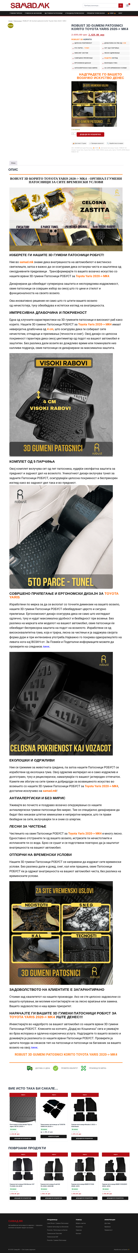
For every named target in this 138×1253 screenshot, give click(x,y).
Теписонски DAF (52, 1237)
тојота (114, 150)
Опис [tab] (13, 163)
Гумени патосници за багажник (57, 1227)
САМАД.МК (15, 1221)
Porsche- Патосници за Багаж (57, 1230)
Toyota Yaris (79, 150)
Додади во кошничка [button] (22, 1138)
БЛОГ (120, 13)
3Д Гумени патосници (54, 13)
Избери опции (53, 1136)
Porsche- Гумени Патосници (56, 1240)
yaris (110, 150)
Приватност (109, 1230)
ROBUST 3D (74, 152)
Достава (107, 1223)
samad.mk (26, 262)
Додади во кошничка (90, 134)
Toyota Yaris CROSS (89, 150)
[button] (66, 219)
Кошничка (79, 1227)
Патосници (18, 21)
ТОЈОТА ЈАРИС (121, 150)
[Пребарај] (120, 5)
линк (46, 646)
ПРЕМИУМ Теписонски (96, 13)
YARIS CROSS (100, 150)
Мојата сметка (81, 1223)
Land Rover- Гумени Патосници (57, 1223)
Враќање (108, 1227)
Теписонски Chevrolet (54, 1233)
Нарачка (79, 1230)
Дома (10, 21)
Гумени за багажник (33, 13)
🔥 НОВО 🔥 (112, 13)
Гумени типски (16, 13)
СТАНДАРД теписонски (74, 13)
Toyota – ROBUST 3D (120, 148)
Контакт (78, 1233)
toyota (106, 150)
